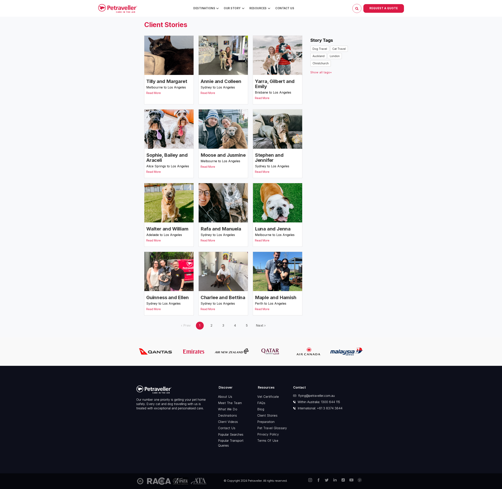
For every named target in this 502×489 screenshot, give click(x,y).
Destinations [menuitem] (204, 8)
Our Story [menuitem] (232, 8)
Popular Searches (230, 434)
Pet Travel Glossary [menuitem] (272, 428)
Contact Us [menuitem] (284, 8)
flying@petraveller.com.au (316, 396)
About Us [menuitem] (225, 397)
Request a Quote (383, 8)
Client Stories (165, 25)
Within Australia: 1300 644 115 (319, 402)
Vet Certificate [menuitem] (268, 397)
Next (261, 325)
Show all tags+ (321, 72)
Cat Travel (339, 48)
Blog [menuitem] (260, 409)
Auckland (319, 56)
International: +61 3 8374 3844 (320, 408)
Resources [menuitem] (258, 8)
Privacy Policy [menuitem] (268, 434)
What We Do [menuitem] (227, 409)
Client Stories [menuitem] (267, 415)
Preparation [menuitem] (266, 422)
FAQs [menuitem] (261, 403)
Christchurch (321, 63)
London (335, 56)
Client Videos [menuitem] (228, 422)
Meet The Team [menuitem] (230, 403)
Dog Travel (320, 48)
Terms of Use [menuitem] (267, 441)
